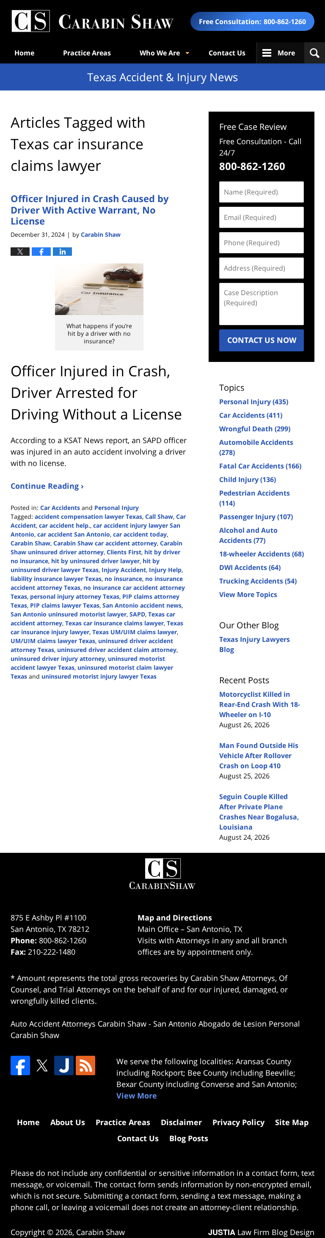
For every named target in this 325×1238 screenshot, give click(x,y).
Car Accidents (60, 508)
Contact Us (227, 53)
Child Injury (247, 479)
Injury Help (165, 570)
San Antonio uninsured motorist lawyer (69, 614)
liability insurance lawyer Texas (56, 579)
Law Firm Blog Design (261, 1232)
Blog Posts (188, 1138)
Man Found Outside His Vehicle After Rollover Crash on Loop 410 (258, 755)
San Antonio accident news (142, 605)
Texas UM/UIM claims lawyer (134, 632)
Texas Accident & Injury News (92, 21)
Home (24, 53)
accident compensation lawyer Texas (88, 516)
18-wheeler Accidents (261, 554)
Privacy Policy (238, 1122)
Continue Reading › (47, 486)
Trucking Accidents (258, 581)
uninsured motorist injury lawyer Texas (99, 676)
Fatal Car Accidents (260, 466)
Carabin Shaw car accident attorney (105, 543)
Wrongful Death (254, 428)
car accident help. (64, 525)
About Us (67, 1122)
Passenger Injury (256, 516)
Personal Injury (116, 508)
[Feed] (85, 1065)
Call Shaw (159, 516)
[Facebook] (20, 1065)
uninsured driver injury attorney (58, 659)
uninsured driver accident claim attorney (116, 650)
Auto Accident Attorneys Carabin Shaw (78, 1024)
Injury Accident (124, 570)
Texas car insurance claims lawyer (114, 623)
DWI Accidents (250, 567)
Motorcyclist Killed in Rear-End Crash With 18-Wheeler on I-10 (259, 704)
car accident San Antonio (73, 534)
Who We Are (160, 53)
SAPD (137, 614)
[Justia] (64, 1065)
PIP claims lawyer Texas (64, 605)
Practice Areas (87, 53)
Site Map (291, 1122)
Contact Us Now (261, 340)
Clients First (124, 552)
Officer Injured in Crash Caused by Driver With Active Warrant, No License (90, 209)
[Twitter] (42, 1065)
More (286, 53)
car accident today (140, 534)
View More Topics (248, 594)
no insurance (123, 579)
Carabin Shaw (30, 543)
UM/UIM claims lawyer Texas (53, 641)
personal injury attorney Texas (74, 596)
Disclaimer (181, 1122)
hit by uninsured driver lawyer (95, 561)
